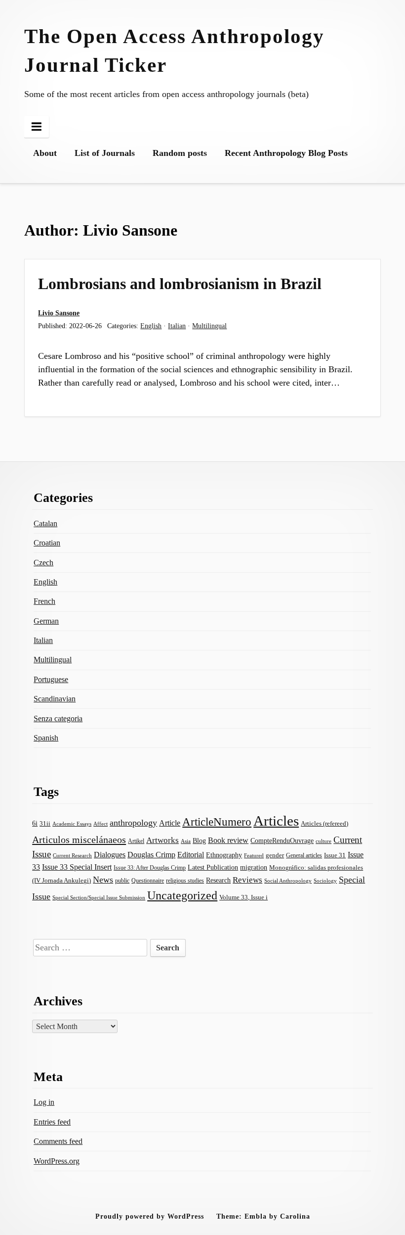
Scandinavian (55, 698)
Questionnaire (147, 880)
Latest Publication (213, 867)
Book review (228, 840)
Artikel (136, 841)
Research (218, 880)
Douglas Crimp (151, 854)
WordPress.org (57, 1161)
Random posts (180, 153)
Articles (276, 821)
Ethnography (224, 855)
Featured (254, 855)
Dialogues (109, 854)
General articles (304, 855)
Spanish (46, 738)
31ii (45, 823)
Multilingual (209, 326)
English (151, 326)
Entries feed (52, 1122)
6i (35, 823)
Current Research (72, 855)
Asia (186, 841)
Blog (199, 840)
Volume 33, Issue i (243, 897)
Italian (177, 326)
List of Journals (105, 153)
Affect (100, 824)
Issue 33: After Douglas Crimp (150, 867)
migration (253, 867)
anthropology (133, 823)
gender (275, 855)
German (46, 621)
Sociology (325, 881)
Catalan (45, 523)
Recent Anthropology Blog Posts (286, 153)
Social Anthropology (288, 881)
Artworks (162, 840)
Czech (43, 562)
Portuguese (51, 679)
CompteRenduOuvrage (282, 840)
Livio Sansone (59, 313)
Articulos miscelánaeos (79, 839)
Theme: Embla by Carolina (263, 1216)
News (103, 880)
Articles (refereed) (324, 823)
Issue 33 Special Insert (77, 867)
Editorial (190, 854)
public (122, 880)
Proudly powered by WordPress (149, 1216)
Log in (44, 1102)
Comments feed (58, 1141)
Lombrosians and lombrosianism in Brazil (180, 284)
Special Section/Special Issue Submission (98, 897)
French (44, 601)
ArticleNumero (216, 822)
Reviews (247, 880)
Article (169, 823)
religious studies (185, 880)
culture (323, 841)
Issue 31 (335, 855)
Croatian (47, 543)
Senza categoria (58, 718)
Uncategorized (182, 895)
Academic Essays (71, 824)
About (45, 153)
